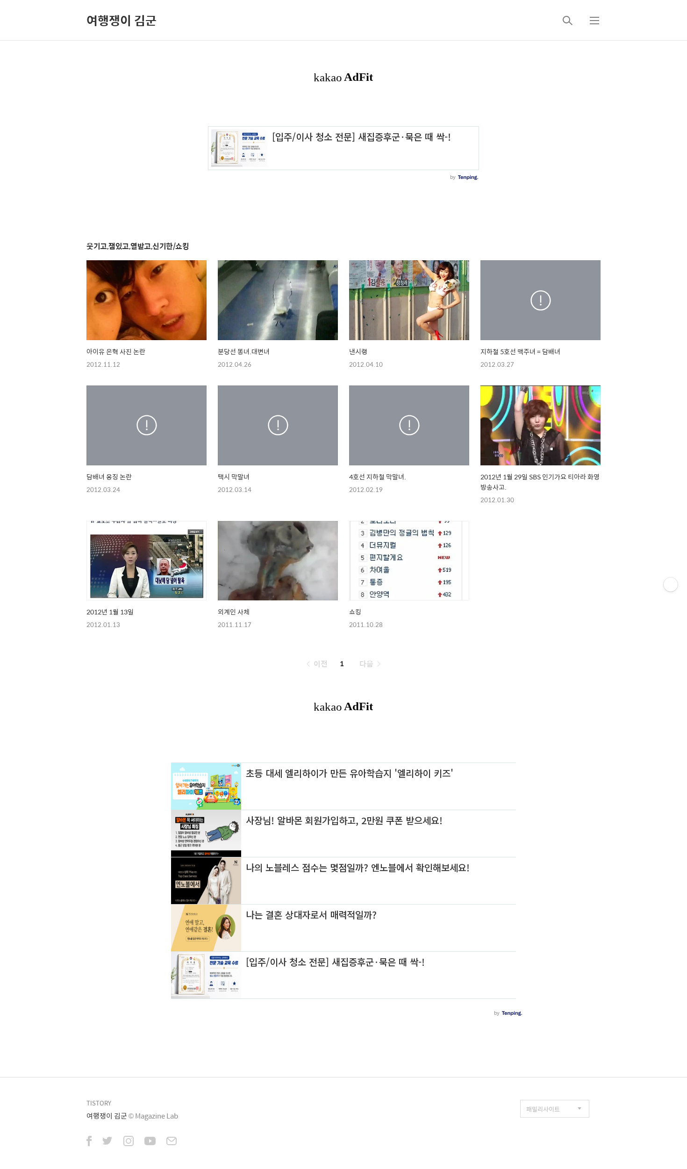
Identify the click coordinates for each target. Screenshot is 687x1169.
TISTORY (98, 1103)
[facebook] (89, 1142)
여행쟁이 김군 (121, 20)
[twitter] (107, 1142)
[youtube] (150, 1142)
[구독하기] (671, 584)
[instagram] (128, 1142)
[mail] (171, 1142)
